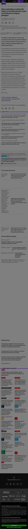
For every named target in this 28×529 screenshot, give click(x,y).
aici (26, 512)
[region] (14, 515)
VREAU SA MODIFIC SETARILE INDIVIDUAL (14, 527)
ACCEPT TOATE (14, 525)
